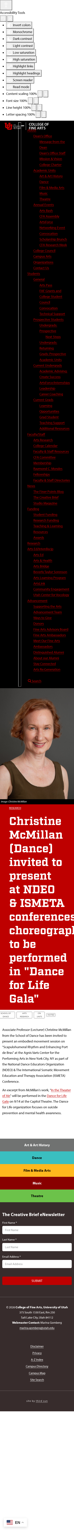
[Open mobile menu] (19, 404)
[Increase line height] (39, 107)
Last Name (9, 1239)
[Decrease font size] (30, 100)
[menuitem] (31, 130)
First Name (9, 1222)
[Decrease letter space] (38, 114)
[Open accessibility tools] (6, 5)
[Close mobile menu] (22, 125)
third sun (42, 1401)
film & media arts (37, 1170)
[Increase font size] (36, 100)
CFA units (39, 1015)
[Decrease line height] (33, 107)
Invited (50, 1015)
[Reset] (3, 18)
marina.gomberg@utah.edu (37, 1328)
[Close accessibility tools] (10, 18)
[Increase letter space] (43, 114)
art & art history (37, 1145)
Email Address (11, 1256)
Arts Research (24, 1015)
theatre (37, 1196)
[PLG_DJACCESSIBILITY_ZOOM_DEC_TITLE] (40, 93)
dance (37, 1158)
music (37, 1183)
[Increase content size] (45, 93)
